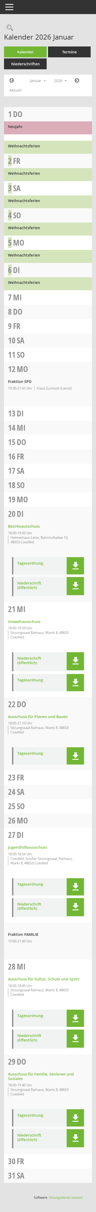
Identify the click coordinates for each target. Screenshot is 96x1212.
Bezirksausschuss (24, 526)
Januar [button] (36, 80)
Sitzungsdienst (66, 1197)
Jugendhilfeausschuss (27, 847)
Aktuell (15, 90)
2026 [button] (58, 80)
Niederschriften (25, 63)
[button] (75, 565)
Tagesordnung (30, 563)
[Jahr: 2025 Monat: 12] (11, 81)
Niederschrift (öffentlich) (29, 585)
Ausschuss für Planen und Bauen (38, 716)
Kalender (25, 51)
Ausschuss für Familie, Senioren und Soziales (41, 1076)
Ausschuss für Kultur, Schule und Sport (43, 978)
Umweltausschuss (24, 621)
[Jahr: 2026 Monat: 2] (77, 81)
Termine (69, 51)
